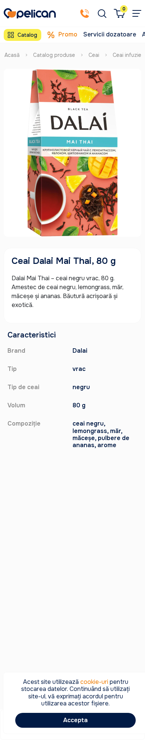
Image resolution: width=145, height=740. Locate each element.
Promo (67, 34)
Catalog (27, 35)
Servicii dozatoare (109, 34)
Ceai (93, 55)
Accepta (75, 720)
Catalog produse (54, 55)
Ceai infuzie (127, 55)
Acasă (12, 55)
